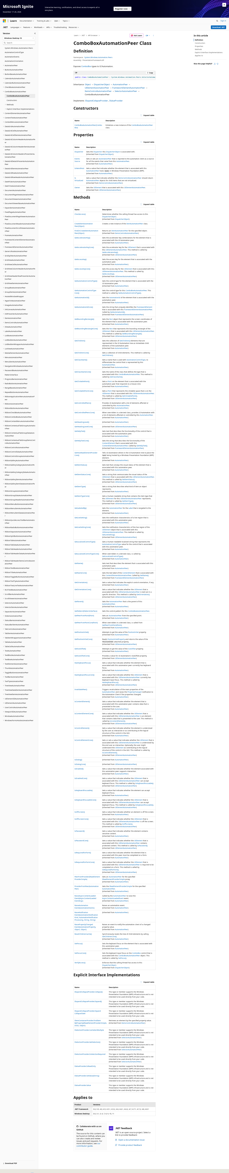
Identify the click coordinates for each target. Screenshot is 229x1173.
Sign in (223, 21)
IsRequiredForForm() (83, 852)
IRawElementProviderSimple (113, 879)
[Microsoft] (4, 20)
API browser (93, 35)
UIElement (97, 187)
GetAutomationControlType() (86, 281)
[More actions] (153, 35)
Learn (76, 35)
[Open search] (217, 21)
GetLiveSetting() (81, 517)
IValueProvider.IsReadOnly (85, 1066)
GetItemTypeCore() (82, 496)
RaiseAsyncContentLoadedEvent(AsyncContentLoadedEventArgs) (85, 898)
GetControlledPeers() (83, 403)
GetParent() (79, 601)
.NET (83, 35)
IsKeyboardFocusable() (144, 783)
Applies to (199, 55)
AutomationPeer (120, 84)
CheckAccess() (80, 214)
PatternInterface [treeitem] (11, 375)
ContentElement (108, 443)
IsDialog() (78, 760)
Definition (199, 40)
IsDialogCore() (80, 764)
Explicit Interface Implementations (209, 52)
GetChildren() (80, 341)
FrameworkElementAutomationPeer (128, 87)
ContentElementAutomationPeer (115, 446)
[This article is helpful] (214, 63)
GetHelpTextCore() (82, 441)
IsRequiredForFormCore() (85, 862)
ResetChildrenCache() (83, 934)
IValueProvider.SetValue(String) (87, 1076)
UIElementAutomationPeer (97, 87)
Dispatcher (79, 152)
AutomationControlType (136, 360)
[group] (114, 77)
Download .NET (218, 27)
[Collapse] (35, 33)
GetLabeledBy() (80, 508)
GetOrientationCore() (83, 589)
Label (131, 508)
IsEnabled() (79, 769)
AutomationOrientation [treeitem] (14, 61)
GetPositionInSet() (82, 632)
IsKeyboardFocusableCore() (85, 800)
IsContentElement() (82, 701)
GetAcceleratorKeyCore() (84, 247)
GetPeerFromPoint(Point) (84, 615)
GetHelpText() (80, 431)
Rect (111, 319)
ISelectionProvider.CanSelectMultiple (89, 1030)
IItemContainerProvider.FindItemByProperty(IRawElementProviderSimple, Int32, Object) (91, 1023)
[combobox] (19, 38)
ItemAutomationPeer (134, 224)
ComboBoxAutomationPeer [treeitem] (18, 96)
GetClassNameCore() (83, 372)
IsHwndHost (79, 168)
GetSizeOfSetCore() (82, 656)
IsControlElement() (82, 728)
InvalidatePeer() (81, 689)
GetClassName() (81, 360)
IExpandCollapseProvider (96, 100)
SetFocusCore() (80, 953)
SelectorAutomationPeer (126, 91)
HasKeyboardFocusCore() (84, 675)
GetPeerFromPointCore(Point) (86, 622)
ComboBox (86, 66)
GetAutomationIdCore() (84, 307)
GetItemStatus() (81, 465)
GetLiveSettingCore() (83, 527)
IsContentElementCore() (84, 713)
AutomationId (114, 297)
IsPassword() (80, 831)
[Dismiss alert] (224, 5)
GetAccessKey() (80, 259)
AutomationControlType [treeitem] (14, 52)
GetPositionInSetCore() (83, 639)
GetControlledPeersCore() (85, 412)
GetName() (79, 563)
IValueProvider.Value (83, 1085)
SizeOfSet (132, 649)
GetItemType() (80, 486)
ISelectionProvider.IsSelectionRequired (90, 1054)
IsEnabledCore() (81, 778)
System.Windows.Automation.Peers (98, 57)
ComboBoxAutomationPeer (142, 125)
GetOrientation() (81, 582)
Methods (198, 49)
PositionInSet (133, 632)
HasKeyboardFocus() (83, 663)
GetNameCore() (81, 573)
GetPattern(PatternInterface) (86, 611)
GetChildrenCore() (82, 353)
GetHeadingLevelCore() (84, 426)
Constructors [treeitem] (12, 100)
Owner (77, 187)
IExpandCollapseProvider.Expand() (88, 1001)
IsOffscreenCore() (81, 819)
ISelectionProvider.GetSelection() (87, 1042)
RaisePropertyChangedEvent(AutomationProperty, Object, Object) (85, 927)
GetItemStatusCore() (83, 474)
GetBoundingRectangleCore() (86, 328)
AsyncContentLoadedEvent (112, 898)
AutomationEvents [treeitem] (12, 57)
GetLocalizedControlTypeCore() (87, 554)
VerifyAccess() (80, 962)
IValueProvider (116, 100)
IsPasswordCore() (81, 840)
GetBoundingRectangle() (84, 319)
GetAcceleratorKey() (82, 238)
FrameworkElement (144, 307)
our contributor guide (88, 1144)
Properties (199, 46)
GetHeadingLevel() (82, 422)
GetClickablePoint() (82, 381)
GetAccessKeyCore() (82, 269)
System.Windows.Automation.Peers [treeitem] (19, 48)
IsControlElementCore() (84, 740)
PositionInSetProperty (116, 639)
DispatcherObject (102, 84)
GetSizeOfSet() (80, 649)
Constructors (200, 43)
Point (110, 381)
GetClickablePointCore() (84, 391)
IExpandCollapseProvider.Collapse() (89, 992)
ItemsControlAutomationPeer (98, 91)
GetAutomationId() (82, 297)
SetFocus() (79, 943)
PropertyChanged (135, 692)
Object (88, 84)
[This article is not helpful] (217, 63)
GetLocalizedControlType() (85, 542)
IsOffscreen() (80, 812)
